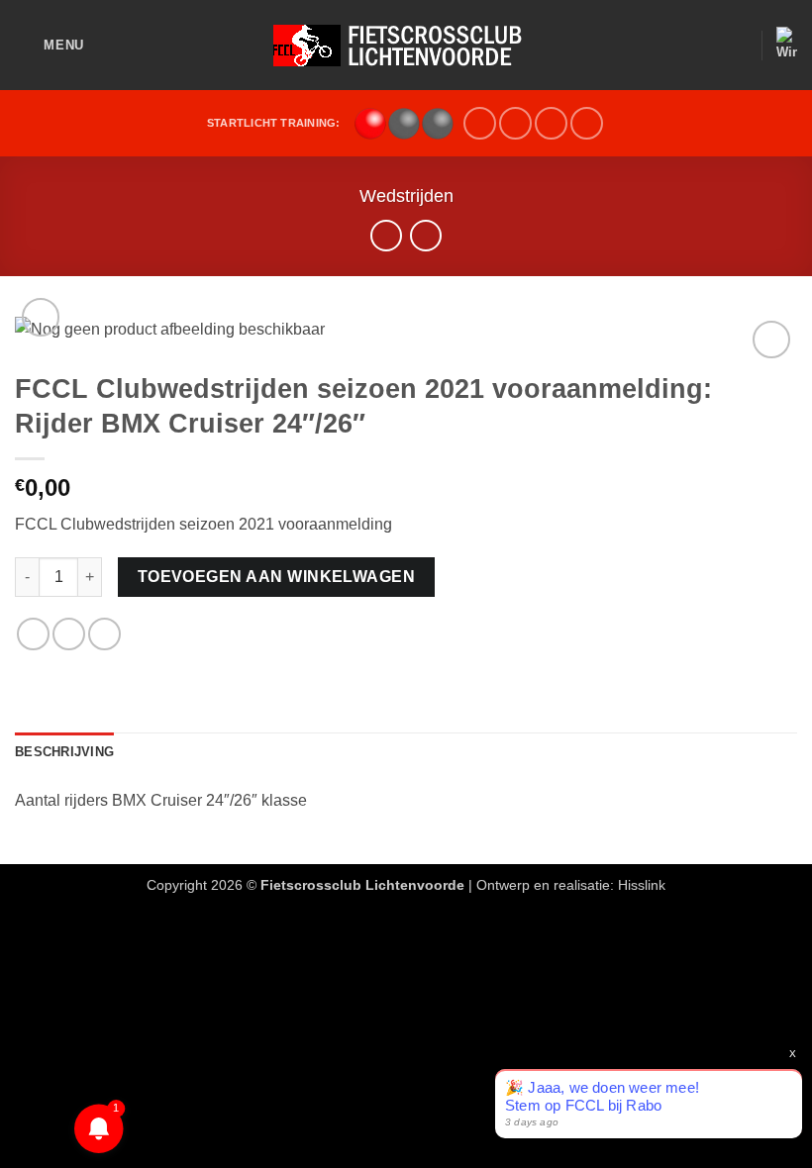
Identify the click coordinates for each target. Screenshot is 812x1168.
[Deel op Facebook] (68, 634)
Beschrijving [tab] (64, 751)
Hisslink (641, 885)
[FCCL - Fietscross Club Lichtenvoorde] (406, 45)
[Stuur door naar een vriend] (104, 634)
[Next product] (385, 235)
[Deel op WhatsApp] (33, 634)
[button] (49, 45)
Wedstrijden (406, 195)
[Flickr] (586, 123)
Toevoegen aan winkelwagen (277, 576)
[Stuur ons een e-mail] (515, 123)
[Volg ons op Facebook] (479, 123)
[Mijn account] (737, 45)
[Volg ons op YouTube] (551, 123)
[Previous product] (425, 235)
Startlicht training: (273, 123)
